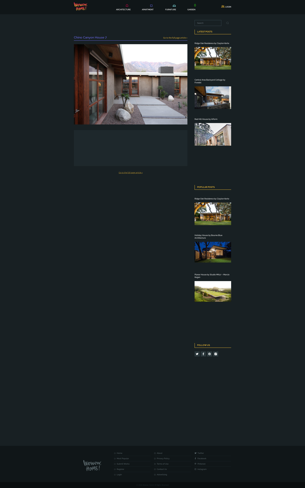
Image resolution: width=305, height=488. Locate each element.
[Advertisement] (130, 25)
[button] (226, 7)
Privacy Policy (163, 458)
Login (119, 474)
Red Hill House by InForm (206, 119)
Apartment (148, 9)
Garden (191, 9)
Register (120, 469)
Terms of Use (162, 464)
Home (119, 453)
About (159, 453)
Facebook (202, 458)
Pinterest (202, 464)
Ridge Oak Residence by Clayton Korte (212, 43)
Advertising (162, 474)
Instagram (202, 469)
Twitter (201, 453)
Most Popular (123, 458)
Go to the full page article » (175, 37)
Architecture (123, 9)
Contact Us (162, 469)
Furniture (170, 9)
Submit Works (123, 464)
